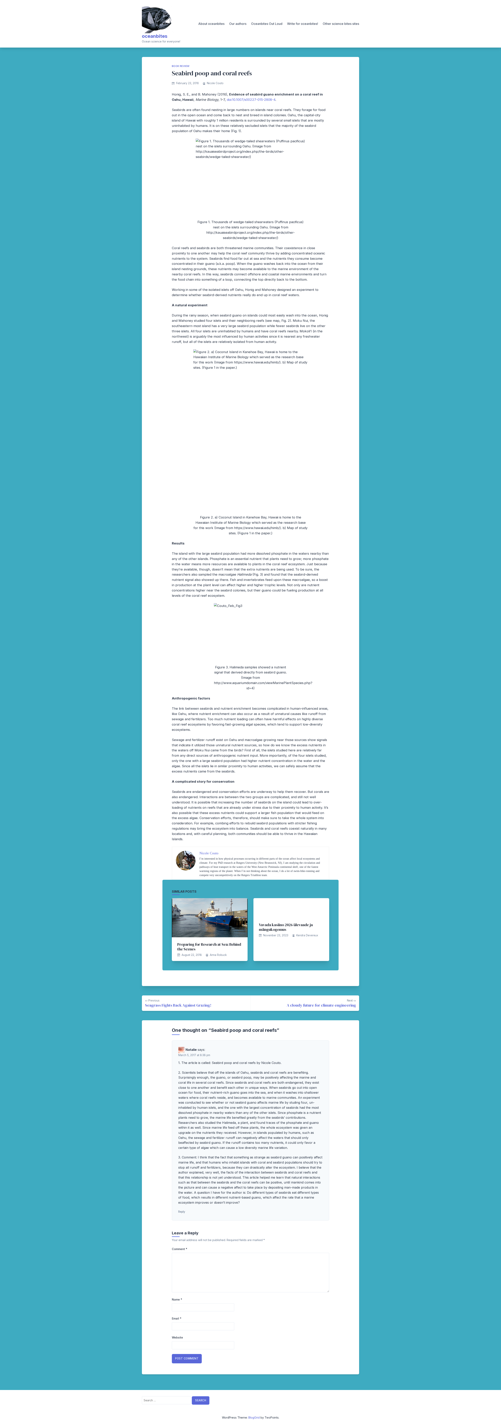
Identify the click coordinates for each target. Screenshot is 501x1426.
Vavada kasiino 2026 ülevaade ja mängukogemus (286, 927)
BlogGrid (254, 1417)
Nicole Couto (215, 83)
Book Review (180, 66)
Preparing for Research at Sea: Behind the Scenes (209, 947)
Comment (179, 1249)
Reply (181, 1211)
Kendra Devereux (307, 935)
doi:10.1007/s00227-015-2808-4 (251, 100)
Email (176, 1318)
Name (177, 1299)
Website (177, 1337)
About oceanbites (211, 24)
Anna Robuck (218, 954)
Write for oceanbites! (302, 24)
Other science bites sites (341, 24)
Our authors (237, 24)
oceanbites (154, 36)
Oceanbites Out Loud (266, 24)
